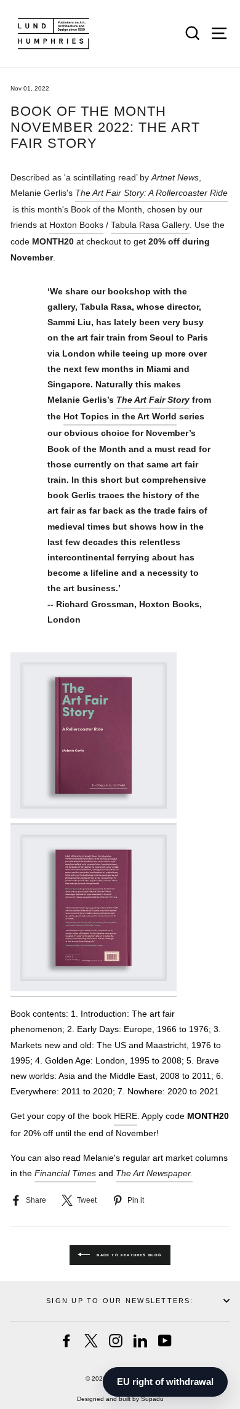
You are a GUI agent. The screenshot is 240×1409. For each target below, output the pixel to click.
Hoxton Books (76, 225)
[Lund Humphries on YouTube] (165, 1340)
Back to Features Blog (128, 1255)
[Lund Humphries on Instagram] (115, 1340)
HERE (125, 1116)
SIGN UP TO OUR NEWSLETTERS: (119, 1300)
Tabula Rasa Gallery (150, 225)
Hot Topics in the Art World (120, 416)
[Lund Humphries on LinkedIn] (140, 1340)
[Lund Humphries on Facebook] (66, 1340)
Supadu (152, 1398)
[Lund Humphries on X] (91, 1340)
